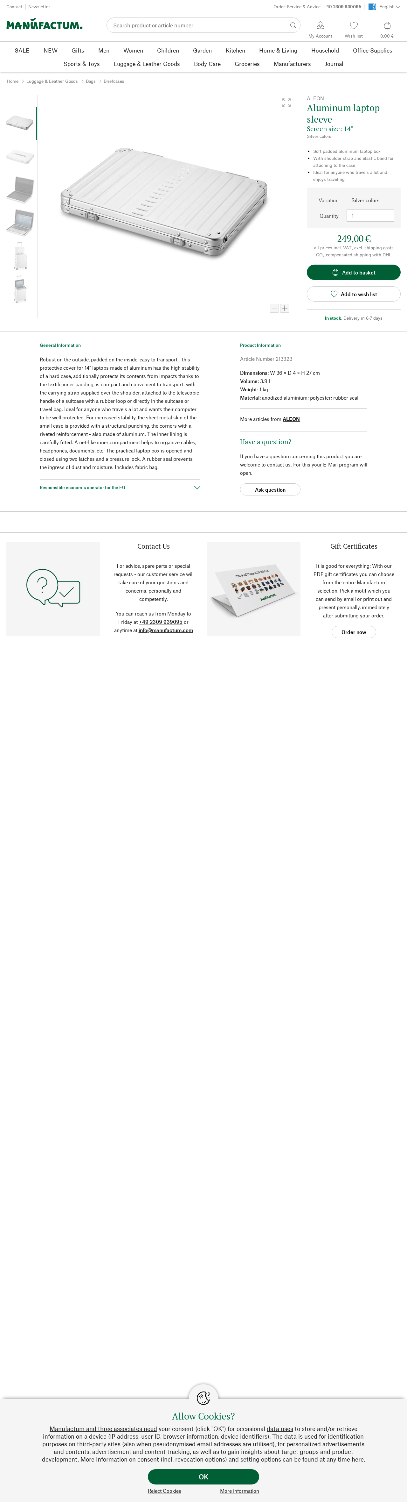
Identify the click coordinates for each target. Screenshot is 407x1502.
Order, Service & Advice (317, 6)
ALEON (291, 419)
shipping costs (379, 247)
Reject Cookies (164, 1491)
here (358, 1459)
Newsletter (39, 6)
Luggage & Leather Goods (52, 81)
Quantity (329, 216)
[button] (286, 102)
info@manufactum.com (166, 630)
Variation (329, 200)
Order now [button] (353, 632)
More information (239, 1491)
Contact (14, 6)
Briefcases (114, 81)
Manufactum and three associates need (103, 1428)
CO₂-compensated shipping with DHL (353, 254)
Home (12, 81)
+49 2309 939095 (161, 622)
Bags (91, 81)
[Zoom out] (274, 308)
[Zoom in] (284, 308)
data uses (280, 1428)
